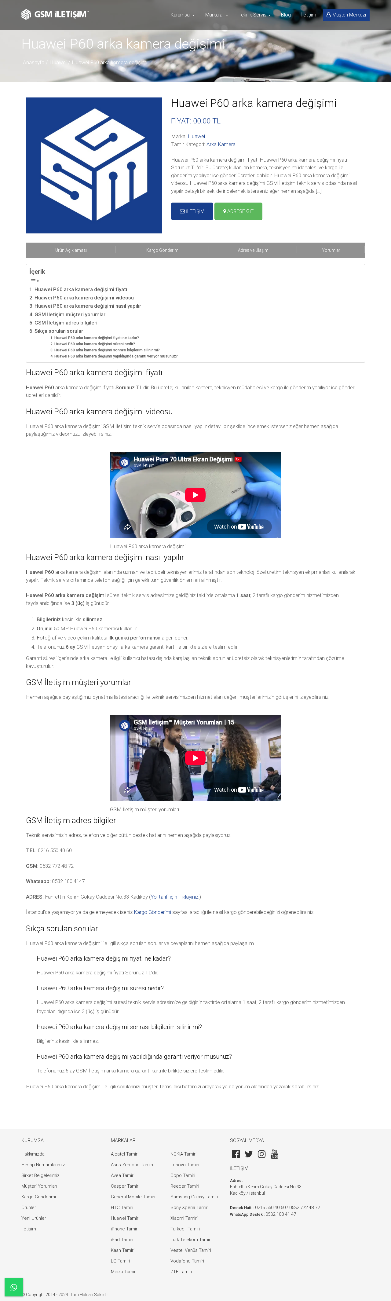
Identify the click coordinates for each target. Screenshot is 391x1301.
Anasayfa (33, 62)
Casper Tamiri (125, 1186)
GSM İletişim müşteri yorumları (71, 314)
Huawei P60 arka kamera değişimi (109, 62)
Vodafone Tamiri (187, 1261)
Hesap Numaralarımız (43, 1164)
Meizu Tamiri (124, 1271)
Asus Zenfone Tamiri (132, 1164)
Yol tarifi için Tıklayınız (174, 897)
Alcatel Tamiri (124, 1154)
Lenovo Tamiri (184, 1164)
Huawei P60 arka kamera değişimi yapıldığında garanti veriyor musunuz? (115, 356)
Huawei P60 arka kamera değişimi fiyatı (81, 289)
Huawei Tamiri (125, 1218)
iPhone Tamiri (124, 1229)
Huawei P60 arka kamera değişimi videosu (84, 298)
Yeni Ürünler (33, 1218)
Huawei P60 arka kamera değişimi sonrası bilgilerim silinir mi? (106, 350)
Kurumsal (181, 15)
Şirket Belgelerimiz (40, 1175)
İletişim (308, 15)
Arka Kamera (221, 144)
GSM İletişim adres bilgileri (66, 323)
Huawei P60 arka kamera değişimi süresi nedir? (94, 344)
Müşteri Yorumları (39, 1186)
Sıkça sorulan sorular (59, 331)
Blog (286, 15)
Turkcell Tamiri (185, 1229)
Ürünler (28, 1207)
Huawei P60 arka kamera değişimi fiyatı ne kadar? (96, 338)
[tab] (71, 250)
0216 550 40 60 (270, 1207)
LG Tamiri (120, 1261)
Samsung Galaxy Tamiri (194, 1197)
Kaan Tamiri (122, 1250)
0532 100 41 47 (280, 1214)
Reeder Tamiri (184, 1186)
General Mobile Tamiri (133, 1197)
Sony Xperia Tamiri (189, 1207)
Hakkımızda (33, 1154)
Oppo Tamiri (182, 1175)
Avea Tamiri (122, 1175)
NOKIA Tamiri (183, 1154)
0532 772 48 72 (304, 1207)
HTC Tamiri (122, 1207)
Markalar (215, 15)
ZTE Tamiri (181, 1271)
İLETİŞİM (194, 211)
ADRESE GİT (240, 211)
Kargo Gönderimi (152, 912)
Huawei (58, 62)
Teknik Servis (253, 15)
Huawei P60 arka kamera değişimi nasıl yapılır (88, 306)
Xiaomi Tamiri (184, 1218)
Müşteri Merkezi (349, 15)
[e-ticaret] (55, 14)
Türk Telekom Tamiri (190, 1239)
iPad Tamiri (122, 1239)
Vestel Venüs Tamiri (190, 1250)
